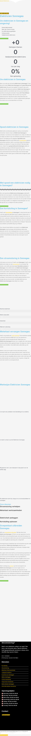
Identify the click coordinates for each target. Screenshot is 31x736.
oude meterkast (15, 335)
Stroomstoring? (8, 643)
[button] (15, 11)
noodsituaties (22, 140)
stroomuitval (16, 264)
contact (11, 566)
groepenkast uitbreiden (10, 532)
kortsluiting (9, 212)
